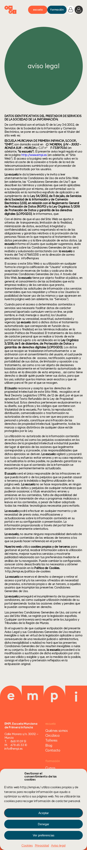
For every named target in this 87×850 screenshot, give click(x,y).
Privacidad (42, 845)
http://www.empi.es (34, 155)
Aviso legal (58, 845)
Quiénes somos (56, 730)
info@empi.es (13, 749)
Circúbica (52, 735)
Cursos (50, 768)
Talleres (51, 740)
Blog (48, 745)
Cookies (27, 845)
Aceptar (43, 813)
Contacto (52, 750)
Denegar (43, 824)
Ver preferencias (43, 835)
